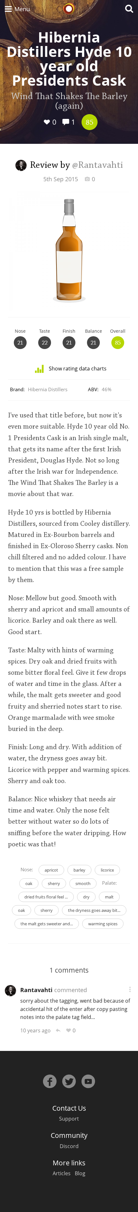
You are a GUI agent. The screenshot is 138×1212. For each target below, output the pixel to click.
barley (79, 870)
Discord (69, 1146)
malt (109, 897)
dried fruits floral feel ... (46, 897)
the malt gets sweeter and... (47, 924)
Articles (62, 1173)
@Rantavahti (97, 165)
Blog (80, 1173)
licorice (107, 870)
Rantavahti (36, 990)
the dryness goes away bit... (94, 910)
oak (28, 883)
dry (86, 897)
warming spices (102, 924)
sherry (54, 883)
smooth (83, 883)
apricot (51, 870)
